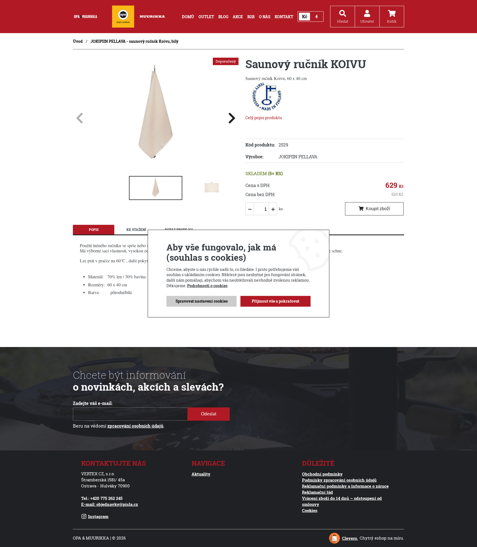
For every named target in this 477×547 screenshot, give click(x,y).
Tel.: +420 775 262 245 (102, 498)
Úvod (78, 41)
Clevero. (350, 538)
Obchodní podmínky (322, 474)
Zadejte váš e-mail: (93, 403)
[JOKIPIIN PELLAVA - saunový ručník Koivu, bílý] (156, 166)
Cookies (309, 510)
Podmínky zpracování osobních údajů (339, 480)
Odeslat (208, 414)
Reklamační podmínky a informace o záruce (345, 486)
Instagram (98, 516)
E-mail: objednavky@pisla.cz (109, 504)
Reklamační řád (317, 492)
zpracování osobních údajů (135, 426)
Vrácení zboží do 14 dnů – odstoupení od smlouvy (342, 501)
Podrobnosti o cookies (207, 285)
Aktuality (201, 474)
